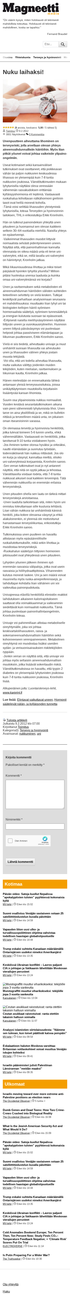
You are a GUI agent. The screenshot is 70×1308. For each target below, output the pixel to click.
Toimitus (10, 131)
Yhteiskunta (22, 57)
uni (39, 733)
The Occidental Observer (16, 1101)
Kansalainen (9, 998)
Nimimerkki (14, 819)
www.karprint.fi (12, 692)
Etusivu (8, 57)
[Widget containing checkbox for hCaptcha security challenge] (28, 840)
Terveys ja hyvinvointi (47, 57)
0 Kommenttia (36, 134)
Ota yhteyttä (10, 1284)
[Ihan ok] (8, 127)
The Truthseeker (12, 1258)
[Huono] (4, 127)
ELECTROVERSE (13, 1246)
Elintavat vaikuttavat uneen (35, 699)
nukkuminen (27, 733)
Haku (6, 1291)
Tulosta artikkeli (17, 720)
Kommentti (14, 775)
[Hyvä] (11, 127)
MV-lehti (7, 904)
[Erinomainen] (13, 127)
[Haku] (62, 44)
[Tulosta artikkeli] (4, 720)
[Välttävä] (6, 127)
